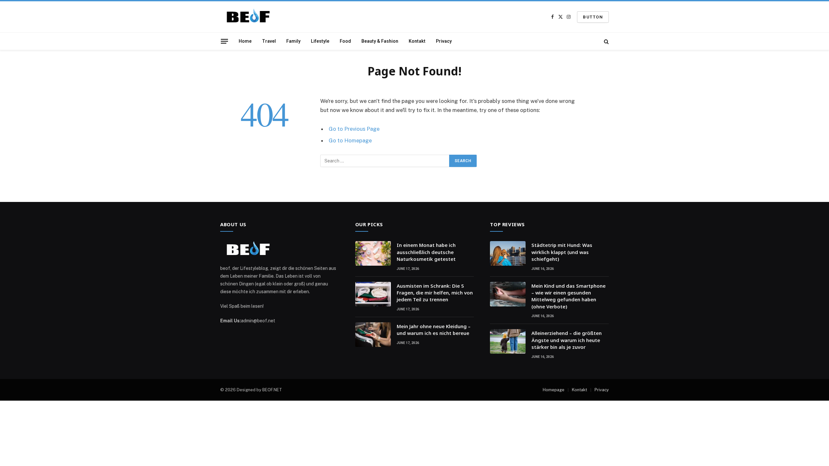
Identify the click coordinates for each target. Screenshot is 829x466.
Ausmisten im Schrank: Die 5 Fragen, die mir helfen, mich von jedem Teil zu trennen (435, 293)
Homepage (553, 389)
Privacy (444, 41)
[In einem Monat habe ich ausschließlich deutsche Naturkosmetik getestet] (373, 253)
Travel (269, 41)
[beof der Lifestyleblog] (250, 17)
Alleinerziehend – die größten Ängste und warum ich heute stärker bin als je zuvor (566, 340)
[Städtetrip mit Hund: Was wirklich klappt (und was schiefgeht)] (508, 253)
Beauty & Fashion (379, 41)
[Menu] (224, 41)
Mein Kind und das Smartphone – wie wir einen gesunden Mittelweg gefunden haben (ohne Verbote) (568, 296)
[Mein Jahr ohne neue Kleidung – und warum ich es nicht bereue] (373, 334)
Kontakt (417, 41)
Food (345, 41)
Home (245, 41)
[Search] (606, 41)
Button (593, 17)
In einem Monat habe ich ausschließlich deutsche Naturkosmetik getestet (426, 252)
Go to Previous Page (354, 129)
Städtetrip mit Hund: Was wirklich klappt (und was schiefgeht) (561, 252)
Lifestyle (320, 41)
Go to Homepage (350, 140)
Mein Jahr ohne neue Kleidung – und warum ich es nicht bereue (434, 329)
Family (293, 41)
